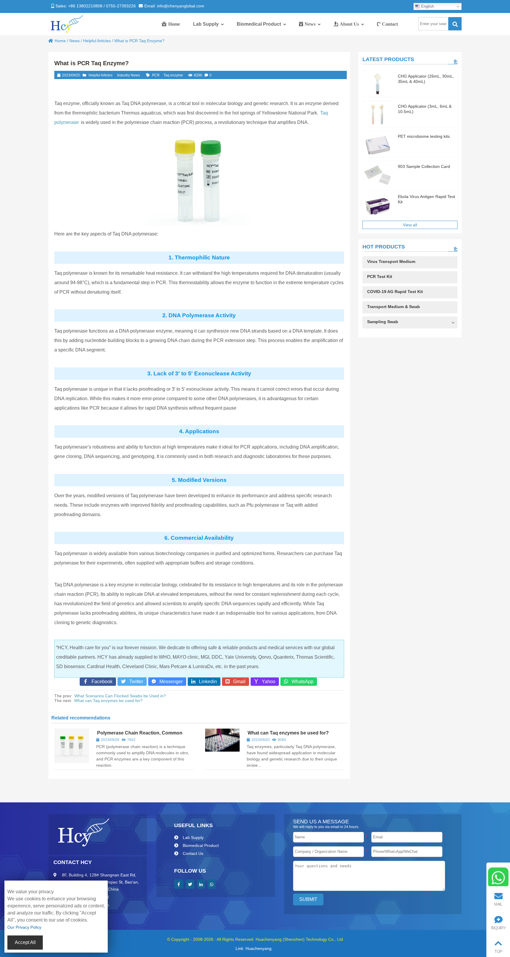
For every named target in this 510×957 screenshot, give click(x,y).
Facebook (100, 681)
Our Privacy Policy (24, 927)
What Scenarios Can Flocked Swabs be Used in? (120, 695)
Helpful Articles (97, 40)
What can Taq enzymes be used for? (108, 700)
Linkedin (206, 681)
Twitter (134, 681)
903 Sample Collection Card (424, 166)
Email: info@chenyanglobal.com (174, 6)
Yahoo (266, 681)
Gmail (238, 681)
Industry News (128, 75)
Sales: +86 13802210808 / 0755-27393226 (95, 6)
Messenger (169, 681)
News (74, 40)
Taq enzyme (173, 75)
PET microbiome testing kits (424, 136)
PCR (156, 75)
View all (410, 225)
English (427, 6)
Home (60, 40)
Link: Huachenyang (254, 948)
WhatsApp (300, 681)
